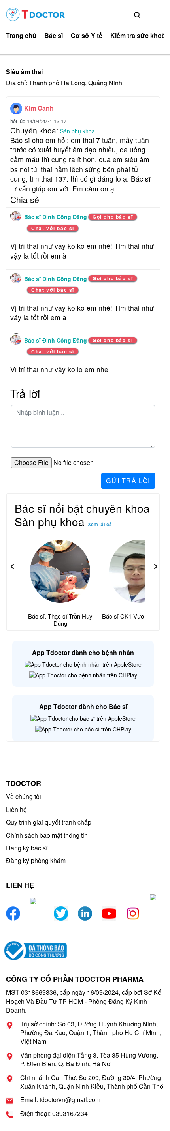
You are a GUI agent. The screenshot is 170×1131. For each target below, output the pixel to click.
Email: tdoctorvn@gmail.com (60, 1099)
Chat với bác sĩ (52, 228)
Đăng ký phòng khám (36, 860)
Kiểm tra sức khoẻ (137, 35)
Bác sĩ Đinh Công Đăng (56, 217)
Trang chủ (21, 35)
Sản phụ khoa (77, 131)
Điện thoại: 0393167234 (54, 1113)
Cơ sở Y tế (86, 35)
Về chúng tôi (23, 796)
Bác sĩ (53, 35)
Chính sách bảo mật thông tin (47, 835)
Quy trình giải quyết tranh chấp (48, 822)
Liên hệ (16, 809)
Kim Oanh (39, 108)
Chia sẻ (24, 199)
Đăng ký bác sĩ (26, 847)
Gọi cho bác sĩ (113, 217)
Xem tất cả (100, 524)
